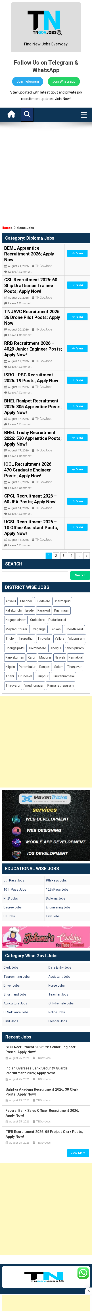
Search (80, 575)
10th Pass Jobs (15, 889)
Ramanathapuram (60, 685)
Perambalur (27, 667)
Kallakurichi (14, 610)
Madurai (45, 657)
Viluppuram (76, 638)
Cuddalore (43, 601)
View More (78, 1153)
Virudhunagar (34, 685)
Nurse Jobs (56, 985)
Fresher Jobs (57, 1021)
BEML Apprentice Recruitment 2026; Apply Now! (29, 253)
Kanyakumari (15, 657)
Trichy (10, 638)
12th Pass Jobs (57, 889)
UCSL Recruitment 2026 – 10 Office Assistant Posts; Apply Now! (31, 527)
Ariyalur (11, 601)
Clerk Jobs (11, 967)
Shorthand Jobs (15, 994)
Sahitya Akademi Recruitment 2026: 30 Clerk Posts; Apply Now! (42, 1091)
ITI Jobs (9, 916)
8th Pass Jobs (56, 880)
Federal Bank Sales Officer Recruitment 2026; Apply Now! (42, 1113)
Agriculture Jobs (15, 1003)
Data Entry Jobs (59, 967)
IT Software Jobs (16, 1012)
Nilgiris (10, 667)
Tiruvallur (44, 638)
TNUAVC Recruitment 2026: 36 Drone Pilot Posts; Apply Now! (32, 317)
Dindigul (55, 648)
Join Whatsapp (63, 81)
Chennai (26, 601)
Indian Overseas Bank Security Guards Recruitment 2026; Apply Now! (37, 1070)
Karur (32, 657)
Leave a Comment (19, 271)
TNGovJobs (43, 266)
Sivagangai (38, 629)
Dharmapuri (62, 601)
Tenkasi (55, 629)
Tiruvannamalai (63, 676)
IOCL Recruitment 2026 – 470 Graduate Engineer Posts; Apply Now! (29, 469)
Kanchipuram (74, 648)
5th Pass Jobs (14, 880)
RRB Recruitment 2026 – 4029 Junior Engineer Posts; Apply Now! (33, 349)
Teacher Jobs (58, 994)
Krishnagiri (61, 610)
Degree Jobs (13, 907)
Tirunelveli (25, 676)
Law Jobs (53, 916)
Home (6, 228)
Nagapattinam (16, 620)
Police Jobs (56, 1012)
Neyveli (60, 657)
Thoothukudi (74, 629)
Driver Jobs (12, 985)
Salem (58, 667)
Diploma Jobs (55, 898)
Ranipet (44, 667)
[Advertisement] (46, 172)
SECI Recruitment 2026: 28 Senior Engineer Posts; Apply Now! (40, 1049)
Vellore (60, 638)
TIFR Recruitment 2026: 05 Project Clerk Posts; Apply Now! (44, 1134)
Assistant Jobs (59, 976)
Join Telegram (28, 81)
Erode (29, 610)
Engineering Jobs (58, 907)
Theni (10, 676)
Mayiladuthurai (16, 629)
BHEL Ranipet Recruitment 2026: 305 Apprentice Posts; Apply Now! (33, 406)
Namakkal (76, 657)
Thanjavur (74, 667)
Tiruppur (42, 676)
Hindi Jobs (11, 1021)
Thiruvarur (13, 685)
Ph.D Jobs (11, 898)
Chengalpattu (15, 648)
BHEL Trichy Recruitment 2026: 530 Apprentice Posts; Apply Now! (33, 438)
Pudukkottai (57, 620)
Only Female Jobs (61, 1003)
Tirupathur (26, 638)
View (79, 253)
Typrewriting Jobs (17, 976)
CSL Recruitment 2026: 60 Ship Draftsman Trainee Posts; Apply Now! (30, 285)
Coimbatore (37, 648)
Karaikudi (44, 610)
